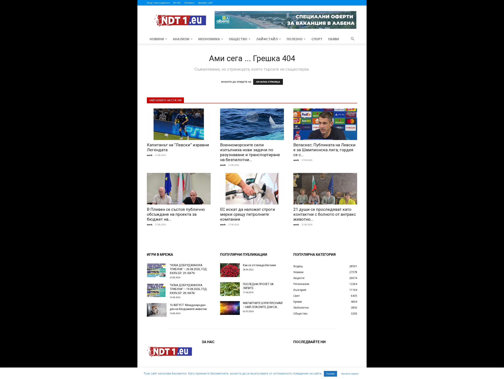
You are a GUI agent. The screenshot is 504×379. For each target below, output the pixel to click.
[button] (352, 39)
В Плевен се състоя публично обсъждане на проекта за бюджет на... (176, 214)
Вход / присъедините (158, 2)
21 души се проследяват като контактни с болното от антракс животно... (324, 214)
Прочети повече (349, 373)
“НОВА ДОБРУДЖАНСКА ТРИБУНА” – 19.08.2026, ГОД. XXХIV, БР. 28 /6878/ (189, 289)
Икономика (209, 39)
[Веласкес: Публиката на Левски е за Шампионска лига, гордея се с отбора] (325, 124)
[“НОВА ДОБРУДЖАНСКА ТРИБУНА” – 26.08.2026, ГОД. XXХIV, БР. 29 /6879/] (157, 270)
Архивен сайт (205, 2)
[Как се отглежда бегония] (230, 270)
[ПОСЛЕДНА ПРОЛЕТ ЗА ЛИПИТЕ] (230, 289)
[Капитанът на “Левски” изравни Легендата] (179, 124)
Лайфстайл (267, 39)
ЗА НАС (177, 2)
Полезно (295, 39)
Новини (157, 39)
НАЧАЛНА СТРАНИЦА (268, 81)
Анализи (181, 39)
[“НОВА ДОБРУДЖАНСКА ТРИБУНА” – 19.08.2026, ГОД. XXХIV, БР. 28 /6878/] (157, 290)
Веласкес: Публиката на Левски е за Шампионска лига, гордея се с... (324, 150)
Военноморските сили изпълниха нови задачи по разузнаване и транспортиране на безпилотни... (250, 152)
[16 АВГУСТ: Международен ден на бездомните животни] (157, 310)
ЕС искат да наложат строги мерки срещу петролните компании (247, 214)
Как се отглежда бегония (259, 265)
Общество (238, 39)
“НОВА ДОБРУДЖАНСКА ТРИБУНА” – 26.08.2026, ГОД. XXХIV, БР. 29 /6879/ (189, 269)
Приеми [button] (330, 373)
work (149, 155)
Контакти (189, 2)
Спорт (316, 39)
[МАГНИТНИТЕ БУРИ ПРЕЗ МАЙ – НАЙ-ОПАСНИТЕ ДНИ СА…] (230, 308)
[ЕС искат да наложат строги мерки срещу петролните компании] (252, 188)
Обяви (333, 39)
